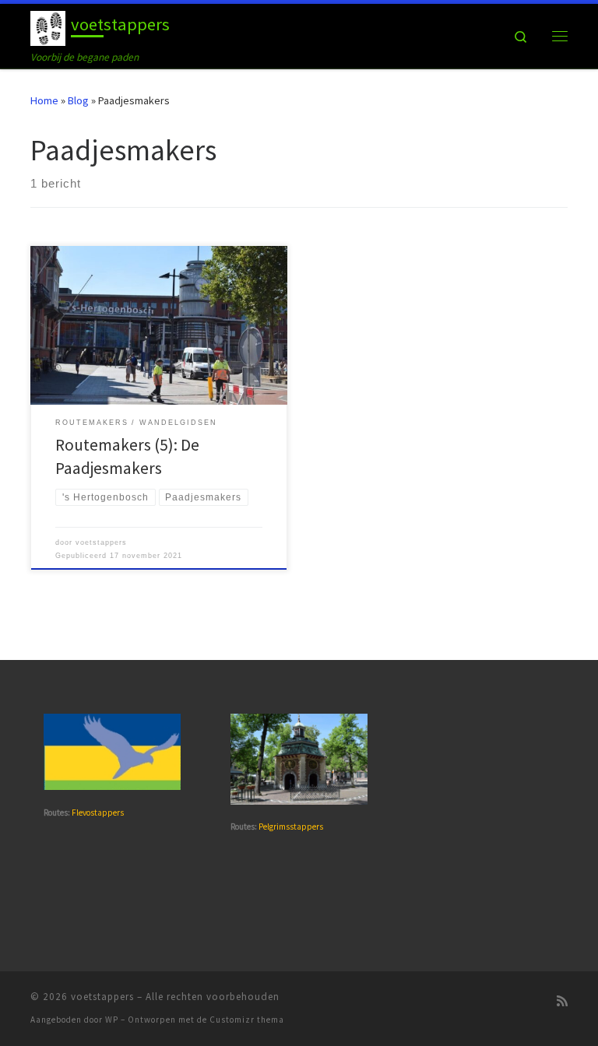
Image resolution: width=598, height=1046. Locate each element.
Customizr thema (246, 1019)
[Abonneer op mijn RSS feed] (562, 1001)
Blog (78, 100)
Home (44, 100)
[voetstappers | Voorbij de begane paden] (47, 26)
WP (111, 1019)
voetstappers (101, 542)
